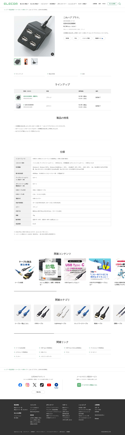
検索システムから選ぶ (35, 422)
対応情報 (52, 3)
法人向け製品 (34, 3)
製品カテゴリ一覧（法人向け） (21, 409)
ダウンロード (61, 3)
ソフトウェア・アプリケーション (54, 411)
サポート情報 (82, 3)
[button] (33, 405)
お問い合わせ (65, 411)
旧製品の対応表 (33, 424)
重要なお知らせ (66, 415)
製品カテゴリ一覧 (18, 407)
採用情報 (97, 411)
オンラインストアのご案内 (85, 409)
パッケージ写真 (86, 38)
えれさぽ (64, 409)
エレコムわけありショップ (85, 417)
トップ (5, 9)
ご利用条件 (32, 431)
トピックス (44, 3)
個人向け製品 (24, 3)
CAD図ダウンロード (51, 417)
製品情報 (11, 9)
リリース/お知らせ (34, 407)
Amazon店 (81, 419)
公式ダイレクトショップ (84, 411)
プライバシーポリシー (40, 431)
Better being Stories (34, 411)
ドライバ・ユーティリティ (52, 407)
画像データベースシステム (52, 415)
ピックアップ (33, 409)
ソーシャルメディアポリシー (52, 431)
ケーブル (18, 9)
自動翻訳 (68, 431)
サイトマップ (26, 431)
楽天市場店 (81, 413)
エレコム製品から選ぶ (35, 420)
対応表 (67, 38)
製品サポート (65, 407)
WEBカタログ (49, 413)
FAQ (76, 38)
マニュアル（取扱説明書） (52, 409)
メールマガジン (66, 417)
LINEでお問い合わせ (67, 419)
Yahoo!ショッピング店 (84, 415)
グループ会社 (98, 409)
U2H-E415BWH (29, 105)
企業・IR (97, 407)
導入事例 (16, 417)
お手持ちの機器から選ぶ (35, 417)
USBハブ (24, 9)
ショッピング (71, 3)
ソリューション (17, 415)
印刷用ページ (98, 38)
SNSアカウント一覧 (18, 431)
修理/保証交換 (65, 413)
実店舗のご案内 (82, 407)
